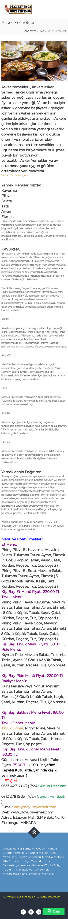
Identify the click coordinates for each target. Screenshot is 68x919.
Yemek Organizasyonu (15, 175)
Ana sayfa (30, 31)
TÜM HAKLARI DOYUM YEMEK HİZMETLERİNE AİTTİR (32, 896)
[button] (54, 911)
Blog (41, 31)
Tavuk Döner (12, 728)
